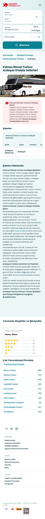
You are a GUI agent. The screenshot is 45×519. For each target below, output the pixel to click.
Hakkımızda (10, 440)
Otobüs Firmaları (25, 55)
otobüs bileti (20, 231)
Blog (7, 467)
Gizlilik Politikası (12, 446)
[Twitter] (17, 429)
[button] (40, 5)
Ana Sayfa (8, 55)
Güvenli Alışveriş (12, 462)
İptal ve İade (10, 459)
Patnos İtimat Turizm (13, 59)
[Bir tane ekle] (39, 37)
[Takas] (36, 17)
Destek (8, 465)
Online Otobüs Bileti (13, 478)
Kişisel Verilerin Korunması (16, 449)
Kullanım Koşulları (13, 443)
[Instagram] (7, 429)
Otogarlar (9, 484)
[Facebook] (12, 429)
